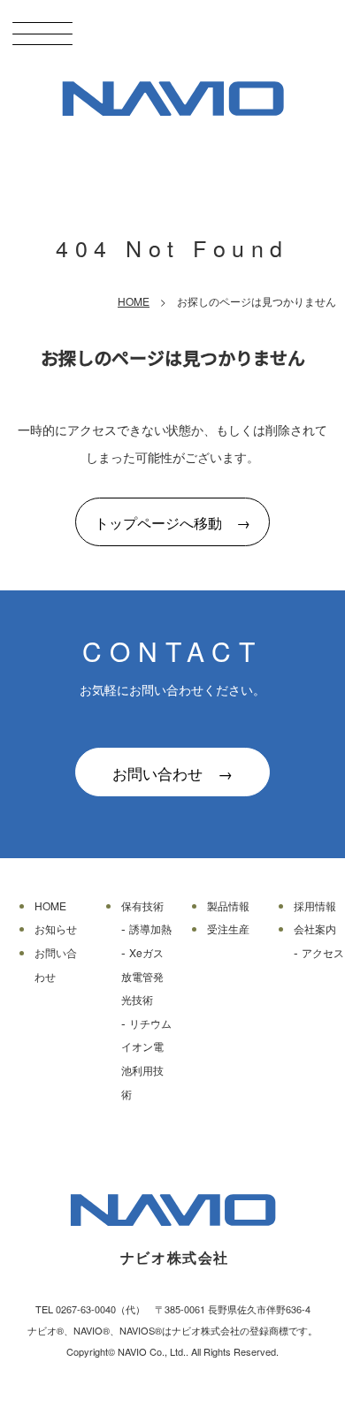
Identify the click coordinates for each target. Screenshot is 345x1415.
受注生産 (228, 928)
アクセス (323, 952)
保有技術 (142, 905)
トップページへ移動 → (172, 523)
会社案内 (315, 928)
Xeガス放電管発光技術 (142, 976)
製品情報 (228, 905)
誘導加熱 (150, 928)
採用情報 (315, 905)
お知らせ (55, 928)
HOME (134, 300)
